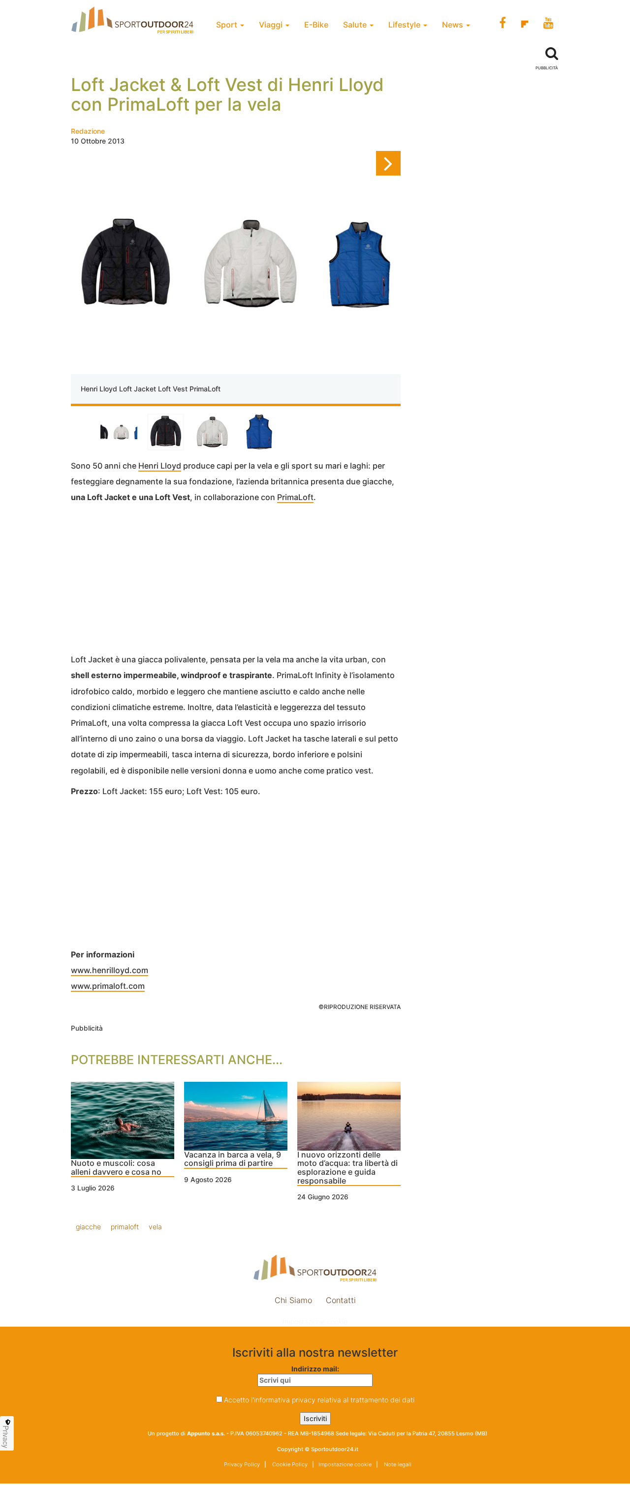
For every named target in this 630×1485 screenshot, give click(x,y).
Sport (227, 25)
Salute (356, 25)
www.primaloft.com (108, 986)
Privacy (6, 1437)
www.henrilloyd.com (109, 970)
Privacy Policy (242, 1464)
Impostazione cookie (315, 1321)
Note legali (396, 1464)
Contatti (341, 1300)
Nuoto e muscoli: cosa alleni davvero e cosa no (116, 1168)
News (453, 25)
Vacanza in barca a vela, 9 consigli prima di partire (232, 1159)
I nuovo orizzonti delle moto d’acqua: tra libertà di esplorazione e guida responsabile (347, 1168)
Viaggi (271, 25)
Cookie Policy (289, 1464)
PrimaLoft (295, 497)
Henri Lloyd (159, 466)
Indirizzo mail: (315, 1369)
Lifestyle (405, 25)
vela (155, 1226)
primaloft (125, 1226)
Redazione (88, 131)
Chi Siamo (293, 1300)
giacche (88, 1226)
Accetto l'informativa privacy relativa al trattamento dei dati (319, 1400)
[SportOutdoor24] (315, 1268)
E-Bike (316, 25)
